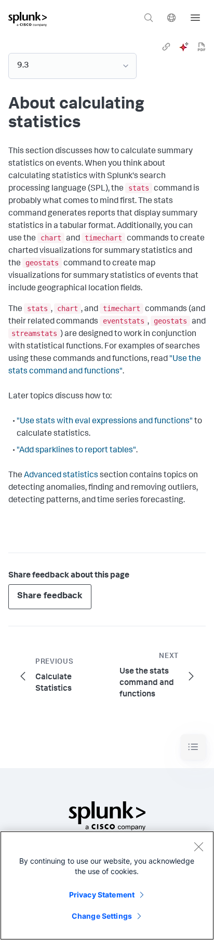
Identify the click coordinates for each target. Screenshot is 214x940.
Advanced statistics (61, 476)
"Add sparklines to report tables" (76, 451)
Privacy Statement (102, 894)
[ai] (184, 46)
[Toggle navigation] (193, 747)
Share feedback (50, 596)
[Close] (198, 846)
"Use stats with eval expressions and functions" (105, 422)
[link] (166, 46)
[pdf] (201, 46)
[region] (107, 885)
